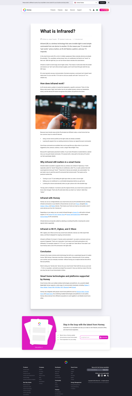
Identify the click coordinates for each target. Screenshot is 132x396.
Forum (56, 384)
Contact (40, 383)
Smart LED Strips (27, 390)
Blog (40, 377)
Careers (40, 369)
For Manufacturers (59, 393)
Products (53, 10)
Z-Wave (47, 206)
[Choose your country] (97, 10)
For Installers (58, 391)
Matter (53, 206)
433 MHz (57, 287)
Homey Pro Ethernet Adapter (29, 379)
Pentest (56, 386)
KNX (53, 287)
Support (79, 10)
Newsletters (41, 381)
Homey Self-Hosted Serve (73, 214)
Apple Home (49, 294)
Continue (102, 2)
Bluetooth (66, 287)
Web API (57, 373)
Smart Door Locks (27, 386)
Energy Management (75, 384)
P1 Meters (73, 388)
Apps (66, 10)
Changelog (57, 375)
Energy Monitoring (75, 386)
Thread (50, 287)
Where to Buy (42, 375)
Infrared (74, 287)
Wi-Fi (62, 287)
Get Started (57, 369)
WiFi (86, 204)
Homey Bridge (44, 216)
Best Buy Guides (27, 382)
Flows (77, 204)
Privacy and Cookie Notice (93, 382)
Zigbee (42, 206)
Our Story (41, 371)
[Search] (90, 10)
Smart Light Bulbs (27, 392)
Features (60, 10)
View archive (38, 347)
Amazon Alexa (80, 291)
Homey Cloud (61, 214)
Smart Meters (26, 394)
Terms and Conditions (104, 382)
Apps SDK (57, 371)
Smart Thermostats (27, 388)
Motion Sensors (26, 384)
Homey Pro (76, 212)
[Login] (93, 10)
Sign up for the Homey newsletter (100, 367)
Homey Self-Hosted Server (29, 375)
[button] (85, 2)
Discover (72, 10)
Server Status (58, 377)
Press (40, 379)
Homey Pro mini (52, 214)
